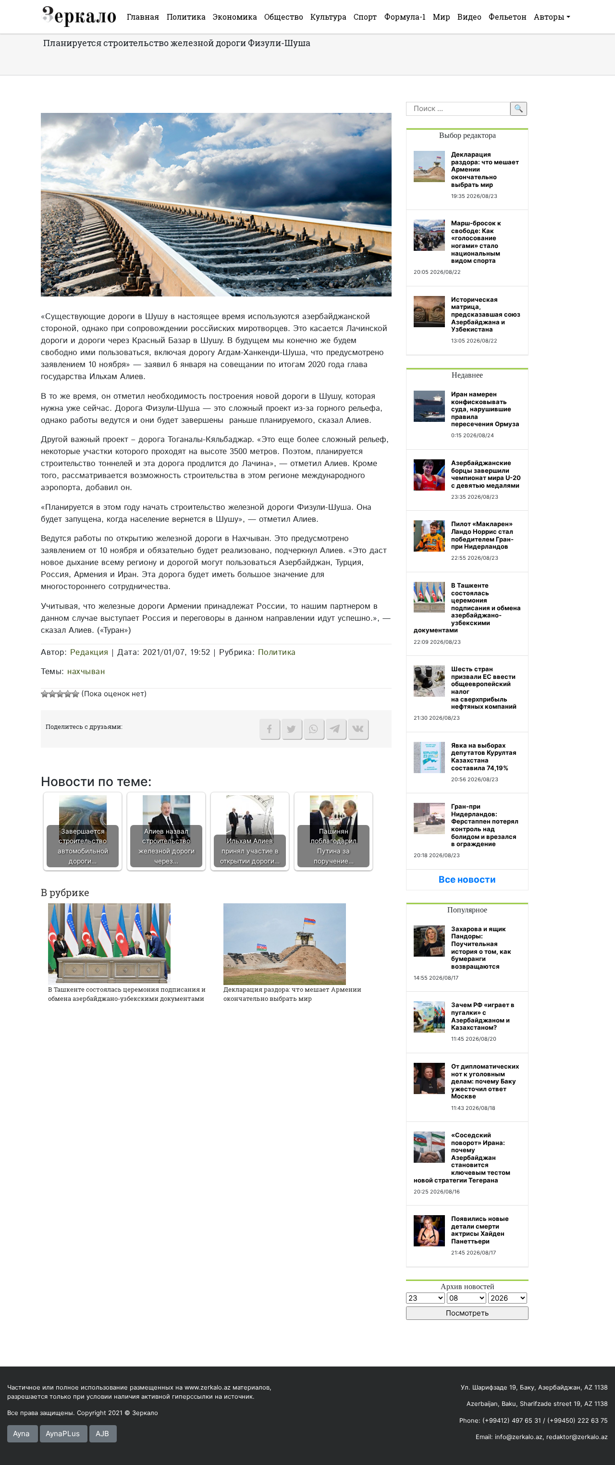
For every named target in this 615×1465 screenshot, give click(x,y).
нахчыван (86, 671)
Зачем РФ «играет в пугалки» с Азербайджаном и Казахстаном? (483, 1016)
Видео (469, 17)
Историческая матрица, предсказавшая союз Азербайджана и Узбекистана (485, 314)
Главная (143, 17)
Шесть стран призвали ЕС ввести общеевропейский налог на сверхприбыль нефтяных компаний (484, 687)
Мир (441, 17)
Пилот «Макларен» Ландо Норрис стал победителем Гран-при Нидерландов (482, 535)
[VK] (358, 729)
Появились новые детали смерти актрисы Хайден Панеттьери (480, 1230)
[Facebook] (269, 729)
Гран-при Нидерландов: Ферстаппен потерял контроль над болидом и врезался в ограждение (484, 825)
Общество (283, 17)
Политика (186, 17)
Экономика (235, 17)
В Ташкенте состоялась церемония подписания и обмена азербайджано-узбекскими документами (127, 994)
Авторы (549, 17)
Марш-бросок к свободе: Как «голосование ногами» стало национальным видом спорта (476, 241)
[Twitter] (292, 729)
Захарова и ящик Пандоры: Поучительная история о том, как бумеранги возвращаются (481, 947)
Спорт (365, 17)
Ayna (21, 1433)
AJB (102, 1433)
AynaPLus (63, 1433)
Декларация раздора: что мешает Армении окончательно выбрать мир (292, 994)
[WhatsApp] (314, 729)
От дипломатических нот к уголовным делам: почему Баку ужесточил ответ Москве (485, 1081)
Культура (328, 17)
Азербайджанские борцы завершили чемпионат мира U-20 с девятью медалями (486, 474)
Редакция (89, 652)
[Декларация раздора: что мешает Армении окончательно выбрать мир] (284, 943)
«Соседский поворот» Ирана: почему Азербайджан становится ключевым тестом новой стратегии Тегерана (462, 1157)
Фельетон (508, 17)
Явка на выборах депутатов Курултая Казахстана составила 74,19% (484, 756)
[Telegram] (336, 729)
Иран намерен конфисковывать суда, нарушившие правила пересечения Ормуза (485, 409)
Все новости (467, 879)
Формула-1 (405, 17)
